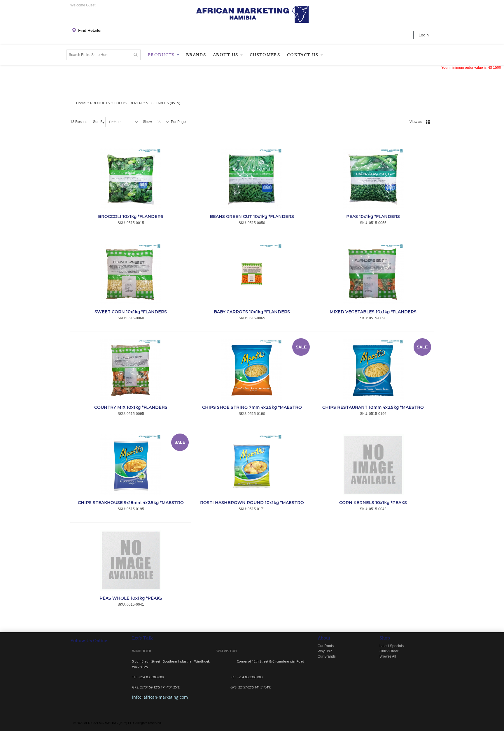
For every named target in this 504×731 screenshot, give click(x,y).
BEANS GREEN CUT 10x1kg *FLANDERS (252, 216)
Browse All (387, 656)
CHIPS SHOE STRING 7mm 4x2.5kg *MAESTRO (252, 407)
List (428, 122)
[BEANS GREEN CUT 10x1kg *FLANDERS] (252, 178)
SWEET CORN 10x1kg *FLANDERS (130, 311)
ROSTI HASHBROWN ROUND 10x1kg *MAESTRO (252, 502)
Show (147, 122)
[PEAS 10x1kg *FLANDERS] (373, 178)
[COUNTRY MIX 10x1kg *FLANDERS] (131, 369)
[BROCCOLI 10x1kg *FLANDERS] (131, 178)
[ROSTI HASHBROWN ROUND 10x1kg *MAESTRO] (252, 464)
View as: (416, 122)
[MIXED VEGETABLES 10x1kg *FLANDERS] (373, 274)
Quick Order (388, 651)
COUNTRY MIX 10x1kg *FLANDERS (130, 407)
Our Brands (327, 656)
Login (424, 35)
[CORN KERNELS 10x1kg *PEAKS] (373, 464)
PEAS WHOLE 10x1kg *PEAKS (130, 598)
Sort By (98, 122)
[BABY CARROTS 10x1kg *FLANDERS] (252, 274)
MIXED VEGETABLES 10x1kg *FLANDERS (373, 311)
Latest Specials (391, 646)
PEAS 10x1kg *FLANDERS (373, 216)
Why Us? (325, 651)
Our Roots (326, 646)
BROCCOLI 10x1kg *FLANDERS (130, 216)
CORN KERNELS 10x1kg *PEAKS (373, 502)
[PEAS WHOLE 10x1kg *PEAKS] (131, 560)
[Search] (135, 55)
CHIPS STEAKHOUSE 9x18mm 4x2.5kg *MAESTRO (131, 502)
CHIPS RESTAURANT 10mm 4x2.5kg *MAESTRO (373, 407)
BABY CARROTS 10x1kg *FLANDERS (252, 311)
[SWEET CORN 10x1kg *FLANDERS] (131, 274)
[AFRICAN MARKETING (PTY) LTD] (252, 14)
